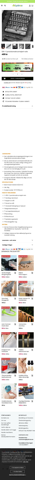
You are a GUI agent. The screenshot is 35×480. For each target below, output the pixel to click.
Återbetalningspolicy (25, 420)
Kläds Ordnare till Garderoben (24, 299)
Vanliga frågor (7, 245)
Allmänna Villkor (23, 423)
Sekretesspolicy (23, 425)
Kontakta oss (5, 418)
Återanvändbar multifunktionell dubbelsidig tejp (7, 377)
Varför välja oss (5, 427)
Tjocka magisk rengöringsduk (6, 273)
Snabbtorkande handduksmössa (7, 402)
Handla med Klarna (6, 432)
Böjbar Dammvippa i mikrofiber (23, 274)
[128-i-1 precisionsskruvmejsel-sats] (17, 25)
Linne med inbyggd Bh (5, 299)
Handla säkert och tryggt (8, 430)
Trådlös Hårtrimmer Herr (24, 350)
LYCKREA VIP (7, 82)
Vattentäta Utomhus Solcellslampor (23, 325)
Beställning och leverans (26, 418)
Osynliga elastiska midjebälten (24, 402)
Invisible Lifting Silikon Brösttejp (24, 376)
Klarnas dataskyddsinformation (8, 436)
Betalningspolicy (23, 428)
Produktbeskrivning (9, 106)
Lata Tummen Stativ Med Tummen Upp (6, 325)
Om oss (3, 420)
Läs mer (25, 462)
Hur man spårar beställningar (5, 424)
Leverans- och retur (9, 240)
